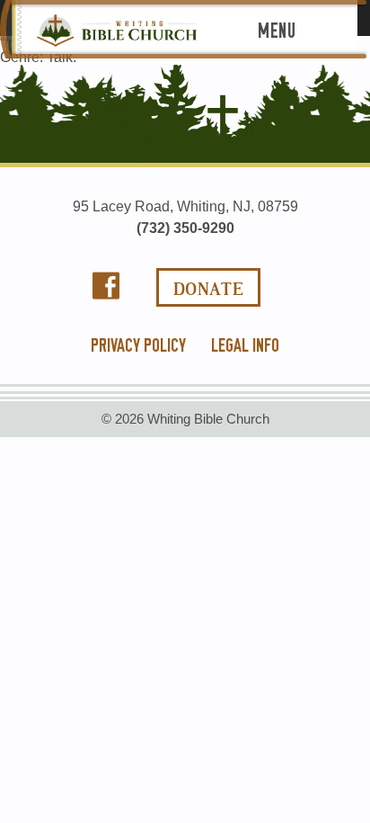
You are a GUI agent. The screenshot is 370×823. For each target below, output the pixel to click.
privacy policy (138, 345)
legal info (245, 345)
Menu (276, 31)
